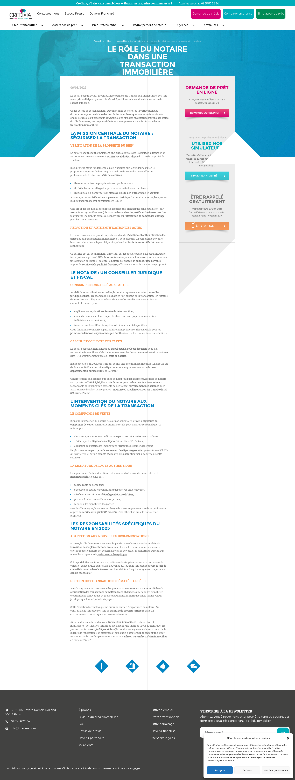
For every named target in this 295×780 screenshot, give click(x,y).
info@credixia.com (23, 728)
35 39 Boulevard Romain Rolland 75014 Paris (30, 712)
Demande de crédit (205, 13)
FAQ (81, 724)
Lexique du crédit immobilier (98, 717)
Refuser (247, 770)
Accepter (219, 770)
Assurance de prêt (64, 25)
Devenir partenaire (91, 738)
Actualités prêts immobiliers (131, 41)
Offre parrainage (163, 724)
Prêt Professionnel (104, 25)
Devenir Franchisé (102, 13)
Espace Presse (74, 13)
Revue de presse (90, 731)
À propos (85, 710)
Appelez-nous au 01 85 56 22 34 (199, 3)
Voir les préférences (276, 770)
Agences (182, 25)
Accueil (97, 41)
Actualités (210, 25)
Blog (109, 41)
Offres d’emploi (162, 710)
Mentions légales (163, 738)
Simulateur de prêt (270, 13)
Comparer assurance (238, 13)
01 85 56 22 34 (20, 721)
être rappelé (205, 225)
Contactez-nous (48, 13)
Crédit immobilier (24, 25)
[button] (288, 738)
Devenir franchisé (163, 731)
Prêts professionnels (165, 717)
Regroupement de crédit (149, 25)
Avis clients (86, 745)
